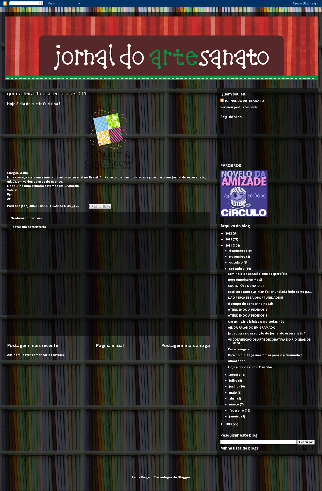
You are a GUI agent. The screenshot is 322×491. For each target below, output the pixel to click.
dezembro (237, 250)
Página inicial (110, 345)
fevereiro (237, 410)
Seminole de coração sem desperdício (257, 274)
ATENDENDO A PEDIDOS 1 (247, 315)
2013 (229, 233)
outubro (236, 262)
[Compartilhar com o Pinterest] (109, 206)
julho (233, 380)
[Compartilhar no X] (100, 206)
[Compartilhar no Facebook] (104, 206)
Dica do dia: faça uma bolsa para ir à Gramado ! (265, 355)
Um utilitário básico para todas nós (256, 321)
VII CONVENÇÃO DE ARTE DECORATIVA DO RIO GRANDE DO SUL (269, 341)
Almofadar (236, 361)
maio (233, 392)
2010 (229, 424)
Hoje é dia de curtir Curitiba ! (250, 367)
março (234, 404)
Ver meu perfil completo (239, 107)
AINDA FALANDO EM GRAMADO (252, 327)
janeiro (235, 416)
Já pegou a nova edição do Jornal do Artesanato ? (267, 333)
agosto (235, 374)
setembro (237, 268)
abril (233, 398)
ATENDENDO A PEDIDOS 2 (247, 309)
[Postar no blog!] (95, 206)
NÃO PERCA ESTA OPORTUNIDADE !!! (255, 297)
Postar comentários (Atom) (42, 355)
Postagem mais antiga (185, 345)
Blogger (184, 477)
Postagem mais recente (32, 345)
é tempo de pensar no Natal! (250, 303)
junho (234, 386)
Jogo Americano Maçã (245, 279)
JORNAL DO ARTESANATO (244, 101)
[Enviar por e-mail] (91, 206)
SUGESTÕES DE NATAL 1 (246, 286)
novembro (237, 256)
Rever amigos (238, 349)
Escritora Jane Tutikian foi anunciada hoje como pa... (270, 291)
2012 (229, 239)
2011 (229, 245)
